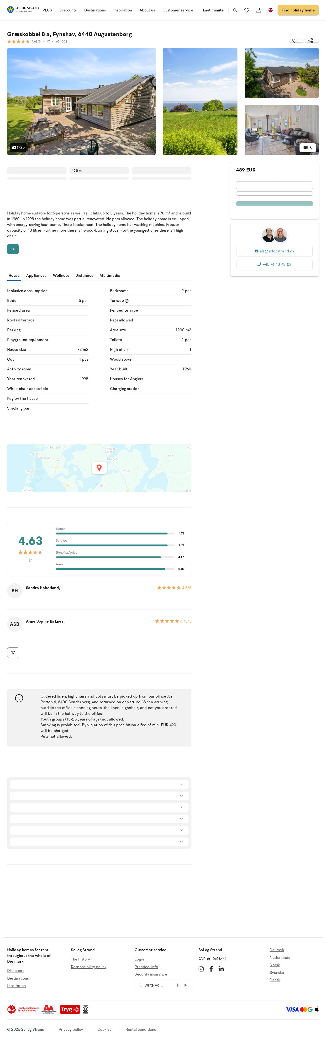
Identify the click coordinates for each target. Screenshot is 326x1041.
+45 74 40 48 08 (277, 264)
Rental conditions (141, 1029)
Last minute (213, 10)
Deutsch (277, 950)
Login (139, 959)
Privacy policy (71, 1029)
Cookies (104, 1029)
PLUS (47, 10)
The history (80, 959)
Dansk (275, 980)
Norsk (275, 965)
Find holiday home (298, 10)
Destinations (95, 10)
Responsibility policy (88, 967)
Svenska (277, 972)
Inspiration (122, 10)
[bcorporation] (87, 1012)
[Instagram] (201, 969)
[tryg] (71, 1012)
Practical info (146, 967)
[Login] (259, 10)
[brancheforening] (23, 1012)
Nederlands (280, 957)
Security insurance (151, 974)
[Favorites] (247, 10)
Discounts (68, 10)
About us (147, 10)
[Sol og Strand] (23, 10)
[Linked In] (221, 969)
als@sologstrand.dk (277, 251)
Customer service (178, 10)
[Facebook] (211, 969)
